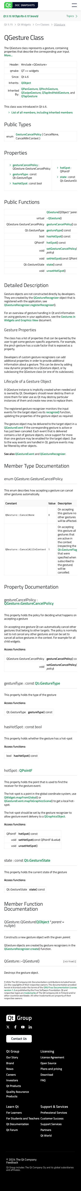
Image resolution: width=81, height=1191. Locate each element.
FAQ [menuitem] (42, 1080)
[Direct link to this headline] (33, 125)
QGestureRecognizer (46, 297)
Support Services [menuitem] (51, 1124)
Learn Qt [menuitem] (12, 1106)
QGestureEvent (13, 427)
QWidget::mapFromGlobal (20, 797)
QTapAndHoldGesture (55, 92)
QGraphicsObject (54, 816)
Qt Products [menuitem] (13, 1086)
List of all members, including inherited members (42, 112)
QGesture (52, 212)
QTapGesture (29, 96)
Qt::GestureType (47, 683)
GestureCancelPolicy (28, 134)
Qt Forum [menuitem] (12, 1130)
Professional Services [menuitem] (53, 1112)
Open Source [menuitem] (48, 1063)
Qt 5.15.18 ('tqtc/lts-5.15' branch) (20, 16)
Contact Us (19, 1038)
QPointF (25, 770)
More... (8, 55)
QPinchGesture (48, 89)
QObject (26, 83)
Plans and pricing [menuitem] (51, 1068)
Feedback (12, 1162)
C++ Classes (42, 24)
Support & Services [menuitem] (54, 1106)
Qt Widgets (24, 24)
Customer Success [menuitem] (52, 1118)
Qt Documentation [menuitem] (17, 1124)
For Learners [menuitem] (14, 1112)
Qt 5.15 (8, 24)
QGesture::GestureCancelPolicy (29, 603)
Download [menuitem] (46, 1074)
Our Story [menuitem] (12, 1057)
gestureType (20, 174)
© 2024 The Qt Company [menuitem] (21, 1159)
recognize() (52, 412)
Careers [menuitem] (11, 1074)
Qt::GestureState (37, 860)
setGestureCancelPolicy (61, 248)
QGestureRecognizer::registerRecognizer (29, 305)
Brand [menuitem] (10, 1063)
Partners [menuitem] (45, 1130)
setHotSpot (54, 258)
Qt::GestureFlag (67, 549)
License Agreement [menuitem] (52, 1057)
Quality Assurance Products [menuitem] (17, 1093)
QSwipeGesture (31, 92)
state (63, 177)
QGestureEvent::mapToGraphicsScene (27, 801)
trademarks (30, 993)
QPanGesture (29, 89)
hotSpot (65, 167)
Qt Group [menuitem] (12, 1051)
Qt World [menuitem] (46, 1135)
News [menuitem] (10, 1068)
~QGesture (53, 218)
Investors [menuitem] (12, 1080)
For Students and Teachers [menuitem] (22, 1118)
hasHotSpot (20, 183)
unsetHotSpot (55, 270)
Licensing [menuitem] (47, 1051)
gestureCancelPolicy (25, 165)
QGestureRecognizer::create (21, 949)
